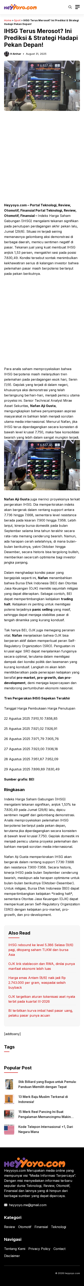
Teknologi (58, 1227)
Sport (17, 20)
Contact (59, 1249)
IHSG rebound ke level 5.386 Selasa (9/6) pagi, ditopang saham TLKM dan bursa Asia (40, 950)
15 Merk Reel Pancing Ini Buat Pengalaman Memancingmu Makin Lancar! (44, 1117)
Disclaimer (12, 1256)
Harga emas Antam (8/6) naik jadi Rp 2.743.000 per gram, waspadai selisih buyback (37, 982)
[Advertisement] (42, 159)
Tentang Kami (14, 1249)
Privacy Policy (39, 1249)
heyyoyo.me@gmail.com (27, 1205)
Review (9, 1227)
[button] (70, 7)
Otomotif (24, 1227)
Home (7, 20)
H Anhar (15, 53)
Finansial (41, 1227)
